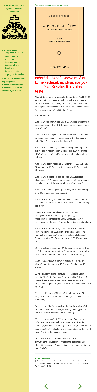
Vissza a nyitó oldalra (11, 91)
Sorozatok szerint (12, 71)
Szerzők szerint (11, 56)
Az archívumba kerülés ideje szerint (14, 75)
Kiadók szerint (10, 68)
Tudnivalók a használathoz (13, 79)
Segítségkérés (8, 82)
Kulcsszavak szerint (13, 65)
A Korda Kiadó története (12, 85)
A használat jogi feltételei (13, 88)
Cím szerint (9, 59)
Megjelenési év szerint (14, 53)
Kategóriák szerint (12, 62)
